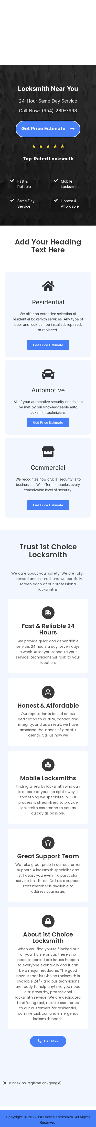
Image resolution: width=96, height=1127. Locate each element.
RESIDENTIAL (22, 18)
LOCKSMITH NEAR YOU (31, 46)
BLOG (41, 56)
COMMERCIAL (23, 28)
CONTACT (20, 56)
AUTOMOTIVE (23, 9)
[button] (48, 129)
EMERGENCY (22, 37)
